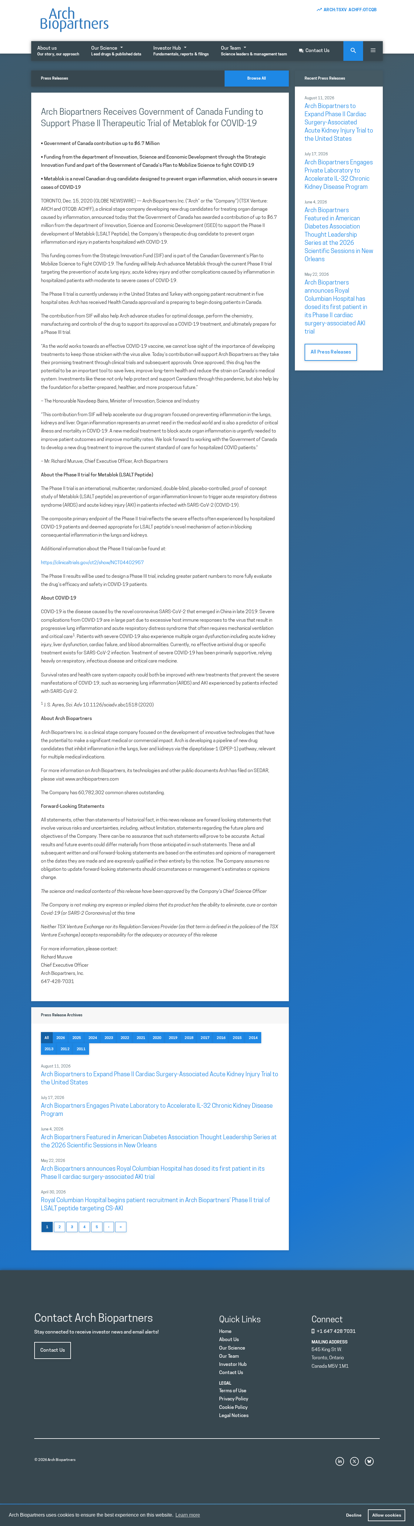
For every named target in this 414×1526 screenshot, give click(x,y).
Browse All (256, 79)
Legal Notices (234, 1415)
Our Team (254, 51)
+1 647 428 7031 (336, 1331)
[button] (373, 51)
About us (58, 51)
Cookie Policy (233, 1407)
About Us (229, 1339)
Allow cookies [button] (386, 1515)
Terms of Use (232, 1391)
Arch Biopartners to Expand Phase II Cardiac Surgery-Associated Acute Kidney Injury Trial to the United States (339, 123)
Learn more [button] (187, 1515)
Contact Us (317, 50)
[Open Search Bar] (353, 51)
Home (225, 1331)
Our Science (116, 51)
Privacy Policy (233, 1399)
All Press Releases (331, 352)
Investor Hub (181, 51)
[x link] (354, 1461)
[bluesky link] (369, 1461)
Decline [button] (354, 1515)
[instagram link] (340, 1461)
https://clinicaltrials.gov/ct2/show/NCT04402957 (92, 563)
